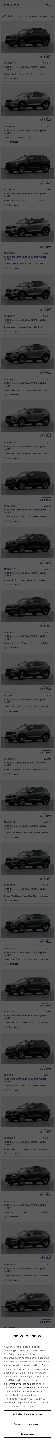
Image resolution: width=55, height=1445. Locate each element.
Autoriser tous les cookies (27, 1414)
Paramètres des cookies (27, 1423)
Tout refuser (27, 1433)
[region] (27, 1386)
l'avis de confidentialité (29, 1387)
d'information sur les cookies (19, 1383)
